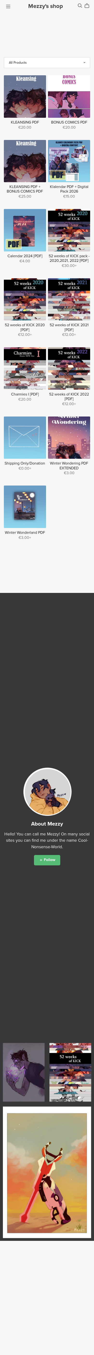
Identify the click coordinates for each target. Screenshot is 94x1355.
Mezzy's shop (45, 6)
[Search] (80, 5)
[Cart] (88, 5)
